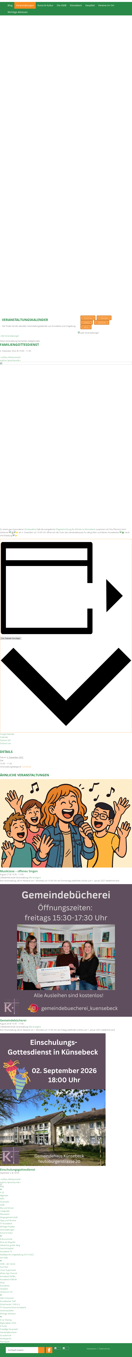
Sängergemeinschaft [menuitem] (9, 1217)
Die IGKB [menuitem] (4, 1259)
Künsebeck (76, 5)
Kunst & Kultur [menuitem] (6, 1234)
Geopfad (90, 5)
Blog (10, 5)
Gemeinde (26, 766)
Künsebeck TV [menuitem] (6, 1251)
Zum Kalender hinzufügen (10, 638)
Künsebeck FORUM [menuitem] (8, 1279)
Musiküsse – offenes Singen (19, 871)
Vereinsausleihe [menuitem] (7, 1310)
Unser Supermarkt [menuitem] (8, 1270)
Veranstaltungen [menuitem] (7, 1229)
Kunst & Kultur (45, 5)
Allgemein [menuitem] (4, 1195)
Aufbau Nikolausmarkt (10, 357)
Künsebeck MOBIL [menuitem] (8, 1276)
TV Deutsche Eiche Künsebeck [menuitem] (13, 1307)
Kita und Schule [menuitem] (6, 1208)
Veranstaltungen (25, 5)
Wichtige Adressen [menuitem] (8, 1315)
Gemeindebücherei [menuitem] (8, 1332)
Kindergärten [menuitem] (5, 1338)
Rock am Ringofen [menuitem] (8, 1242)
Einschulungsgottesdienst (17, 1169)
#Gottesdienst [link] (30, 529)
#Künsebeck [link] (90, 529)
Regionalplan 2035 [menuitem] (8, 1323)
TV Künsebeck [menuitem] (6, 1223)
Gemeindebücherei (13, 1020)
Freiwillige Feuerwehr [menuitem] (9, 1329)
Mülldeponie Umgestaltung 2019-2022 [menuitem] (17, 1254)
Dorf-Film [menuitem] (4, 1267)
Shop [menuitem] (2, 1282)
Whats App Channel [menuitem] (8, 1273)
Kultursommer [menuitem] (6, 1239)
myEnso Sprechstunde (10, 360)
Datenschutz (104, 1348)
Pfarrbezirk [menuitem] (5, 1214)
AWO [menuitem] (2, 1198)
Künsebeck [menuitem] (4, 1285)
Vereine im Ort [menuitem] (6, 1293)
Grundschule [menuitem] (5, 1335)
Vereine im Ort (106, 5)
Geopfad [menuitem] (4, 1288)
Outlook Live (5, 743)
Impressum (92, 1348)
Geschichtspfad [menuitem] (6, 1248)
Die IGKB (61, 5)
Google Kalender (7, 734)
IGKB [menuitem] (2, 1205)
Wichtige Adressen (18, 12)
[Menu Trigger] (1, 1184)
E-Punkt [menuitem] (3, 1326)
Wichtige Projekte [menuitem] (7, 1226)
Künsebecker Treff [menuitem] (8, 1301)
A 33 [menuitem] (2, 1192)
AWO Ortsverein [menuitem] (7, 1298)
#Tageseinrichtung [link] (63, 529)
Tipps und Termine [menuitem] (8, 1220)
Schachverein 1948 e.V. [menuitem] (10, 1304)
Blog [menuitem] (2, 1188)
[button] (66, 109)
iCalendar (4, 737)
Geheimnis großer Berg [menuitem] (10, 1245)
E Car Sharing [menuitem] (6, 1320)
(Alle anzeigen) (34, 877)
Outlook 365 (5, 740)
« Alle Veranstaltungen (9, 336)
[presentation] (66, 866)
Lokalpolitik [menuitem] (5, 1211)
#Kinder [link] (78, 529)
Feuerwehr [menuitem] (4, 1201)
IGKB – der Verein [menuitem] (7, 1264)
